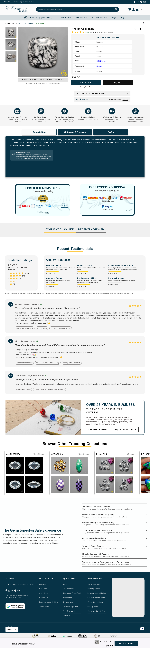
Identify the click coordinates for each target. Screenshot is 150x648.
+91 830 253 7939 (27, 585)
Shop (13, 23)
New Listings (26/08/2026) (41, 18)
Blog (65, 584)
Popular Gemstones (99, 18)
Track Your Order (94, 584)
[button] (137, 9)
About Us (42, 584)
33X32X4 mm (101, 61)
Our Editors (43, 593)
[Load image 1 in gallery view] (10, 32)
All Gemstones (81, 18)
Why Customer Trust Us (125, 429)
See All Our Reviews (97, 429)
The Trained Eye (70, 611)
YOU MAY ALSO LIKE (60, 229)
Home (7, 23)
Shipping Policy (94, 589)
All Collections (68, 589)
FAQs (111, 132)
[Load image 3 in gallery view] (10, 56)
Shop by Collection (64, 18)
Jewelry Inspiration (70, 607)
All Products (13, 454)
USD (141, 9)
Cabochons (57, 454)
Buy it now (118, 83)
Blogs (114, 18)
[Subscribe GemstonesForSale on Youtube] (18, 591)
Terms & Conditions (95, 602)
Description (39, 132)
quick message (25, 158)
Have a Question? (118, 99)
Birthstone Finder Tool (72, 593)
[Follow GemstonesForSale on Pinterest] (15, 591)
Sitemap (66, 615)
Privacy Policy (93, 607)
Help (122, 18)
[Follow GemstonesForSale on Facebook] (6, 591)
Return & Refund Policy (97, 598)
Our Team (43, 589)
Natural (99, 66)
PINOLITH (100, 454)
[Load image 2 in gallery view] (10, 44)
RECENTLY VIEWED (91, 229)
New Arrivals (68, 602)
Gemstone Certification (96, 611)
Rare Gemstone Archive (48, 602)
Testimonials (44, 607)
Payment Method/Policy (97, 593)
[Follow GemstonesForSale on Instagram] (9, 591)
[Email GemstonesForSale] (12, 591)
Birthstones (67, 598)
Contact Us (43, 598)
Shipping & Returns (75, 132)
